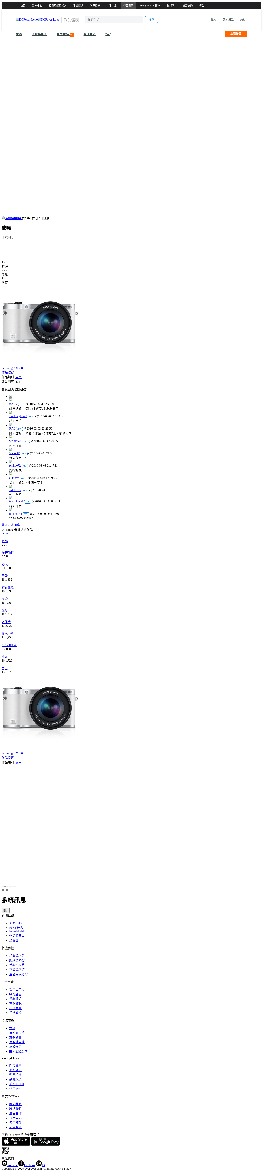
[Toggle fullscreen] (10, 886)
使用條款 (15, 1122)
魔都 (5, 541)
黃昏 (5, 576)
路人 (5, 564)
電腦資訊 (15, 1003)
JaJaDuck (15, 490)
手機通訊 (15, 999)
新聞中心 (15, 923)
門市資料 (15, 1065)
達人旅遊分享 (18, 1051)
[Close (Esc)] (3, 886)
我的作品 (65, 34)
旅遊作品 (15, 1046)
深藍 (5, 610)
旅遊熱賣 (15, 1037)
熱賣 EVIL (16, 1088)
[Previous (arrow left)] (3, 890)
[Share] (6, 886)
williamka (13, 218)
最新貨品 (15, 1070)
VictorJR (14, 453)
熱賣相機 (15, 1074)
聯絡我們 (15, 1108)
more (5, 533)
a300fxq (14, 477)
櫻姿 (5, 656)
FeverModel (16, 931)
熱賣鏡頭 (15, 1079)
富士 (5, 668)
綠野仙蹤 (8, 552)
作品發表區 (17, 935)
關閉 (5, 910)
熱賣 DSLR (16, 1084)
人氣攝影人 (39, 34)
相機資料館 (17, 955)
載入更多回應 (11, 525)
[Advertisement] (131, 251)
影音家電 (15, 1008)
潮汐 (5, 599)
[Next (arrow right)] (6, 890)
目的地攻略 (17, 1042)
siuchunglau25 (18, 416)
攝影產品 (15, 994)
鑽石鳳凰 (8, 587)
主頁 (19, 34)
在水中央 (8, 633)
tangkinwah (16, 501)
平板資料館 (17, 969)
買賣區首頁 (17, 989)
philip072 (15, 465)
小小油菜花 (9, 645)
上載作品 (235, 33)
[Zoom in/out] (14, 886)
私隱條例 (15, 1127)
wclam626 (15, 440)
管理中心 (90, 34)
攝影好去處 (17, 1030)
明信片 (6, 622)
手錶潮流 (15, 1012)
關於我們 (15, 1104)
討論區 (13, 940)
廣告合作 (15, 1113)
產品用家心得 (18, 974)
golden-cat (15, 513)
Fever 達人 (16, 927)
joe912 (13, 403)
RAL (12, 428)
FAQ (108, 34)
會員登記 (15, 1118)
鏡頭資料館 (17, 960)
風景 (18, 377)
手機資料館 (17, 965)
